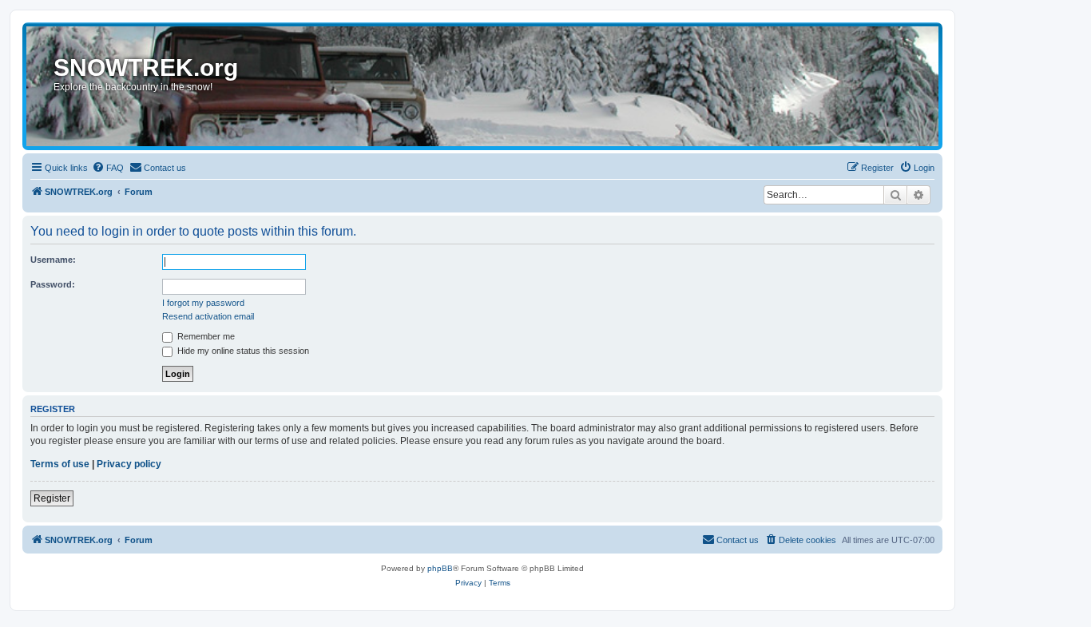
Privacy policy (129, 464)
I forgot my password (203, 303)
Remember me (205, 336)
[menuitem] (108, 167)
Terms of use (59, 464)
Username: (53, 259)
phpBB (440, 568)
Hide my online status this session (242, 350)
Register (52, 498)
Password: (52, 284)
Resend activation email (208, 316)
